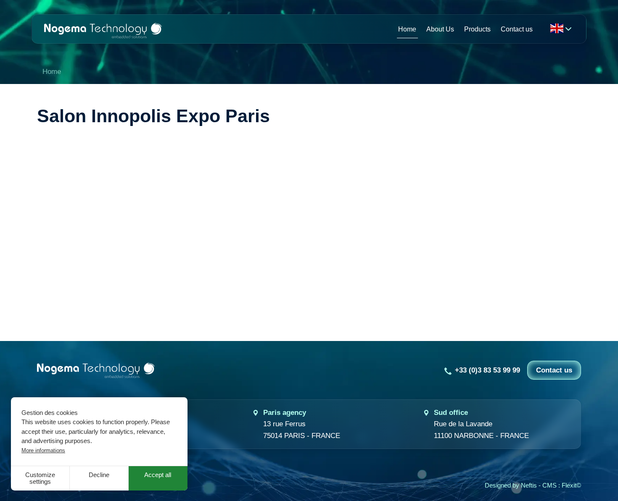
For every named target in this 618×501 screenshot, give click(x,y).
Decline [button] (99, 475)
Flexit (569, 485)
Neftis (529, 485)
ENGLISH (556, 28)
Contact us (554, 370)
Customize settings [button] (40, 478)
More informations (43, 450)
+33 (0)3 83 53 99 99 (487, 370)
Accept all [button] (157, 475)
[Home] (103, 29)
